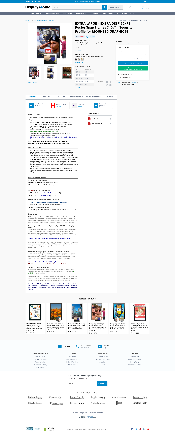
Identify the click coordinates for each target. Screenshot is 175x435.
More (132, 13)
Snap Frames (67, 13)
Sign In (130, 6)
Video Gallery (103, 362)
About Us (134, 354)
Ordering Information (40, 354)
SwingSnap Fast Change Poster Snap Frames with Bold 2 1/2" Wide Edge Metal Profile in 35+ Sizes (118, 326)
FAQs (103, 365)
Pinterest (140, 429)
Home (27, 20)
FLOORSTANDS (94, 13)
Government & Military (40, 365)
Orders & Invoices (71, 359)
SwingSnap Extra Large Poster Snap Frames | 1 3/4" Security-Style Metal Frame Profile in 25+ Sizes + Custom (97, 327)
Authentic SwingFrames (103, 359)
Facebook (132, 429)
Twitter (136, 429)
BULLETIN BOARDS (36, 13)
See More (78, 50)
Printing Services (103, 356)
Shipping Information (40, 359)
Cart (143, 6)
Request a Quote (40, 356)
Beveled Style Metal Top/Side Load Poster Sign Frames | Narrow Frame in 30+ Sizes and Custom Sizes (139, 327)
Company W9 (40, 367)
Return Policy (72, 365)
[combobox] (79, 7)
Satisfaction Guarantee (134, 359)
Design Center (103, 354)
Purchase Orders (40, 362)
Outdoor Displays (52, 13)
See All (77, 87)
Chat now (134, 82)
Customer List (135, 356)
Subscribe (102, 384)
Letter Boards (81, 13)
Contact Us (146, 1)
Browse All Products (116, 7)
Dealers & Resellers (72, 362)
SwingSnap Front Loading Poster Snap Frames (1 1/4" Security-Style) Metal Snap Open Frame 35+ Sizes (56, 326)
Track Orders (72, 356)
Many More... (79, 62)
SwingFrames (122, 13)
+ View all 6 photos (31, 82)
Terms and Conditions (134, 365)
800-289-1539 (36, 1)
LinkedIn (144, 429)
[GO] (104, 7)
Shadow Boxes (108, 13)
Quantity (120, 50)
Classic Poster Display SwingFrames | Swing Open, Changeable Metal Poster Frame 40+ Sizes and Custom (34, 327)
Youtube (148, 429)
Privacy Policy (134, 362)
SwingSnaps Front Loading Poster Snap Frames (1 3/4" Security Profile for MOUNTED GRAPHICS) (77, 326)
